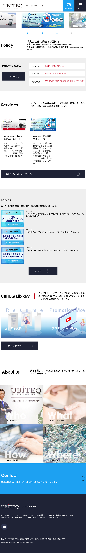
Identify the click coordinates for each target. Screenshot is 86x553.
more (12, 76)
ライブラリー (15, 346)
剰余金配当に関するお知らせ (56, 73)
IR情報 (42, 517)
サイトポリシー (7, 515)
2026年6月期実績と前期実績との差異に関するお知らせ (65, 82)
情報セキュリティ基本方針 (11, 517)
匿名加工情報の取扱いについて (61, 515)
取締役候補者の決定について (56, 66)
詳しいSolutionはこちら (19, 174)
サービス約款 (22, 515)
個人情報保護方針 (38, 515)
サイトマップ (54, 517)
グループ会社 (31, 517)
